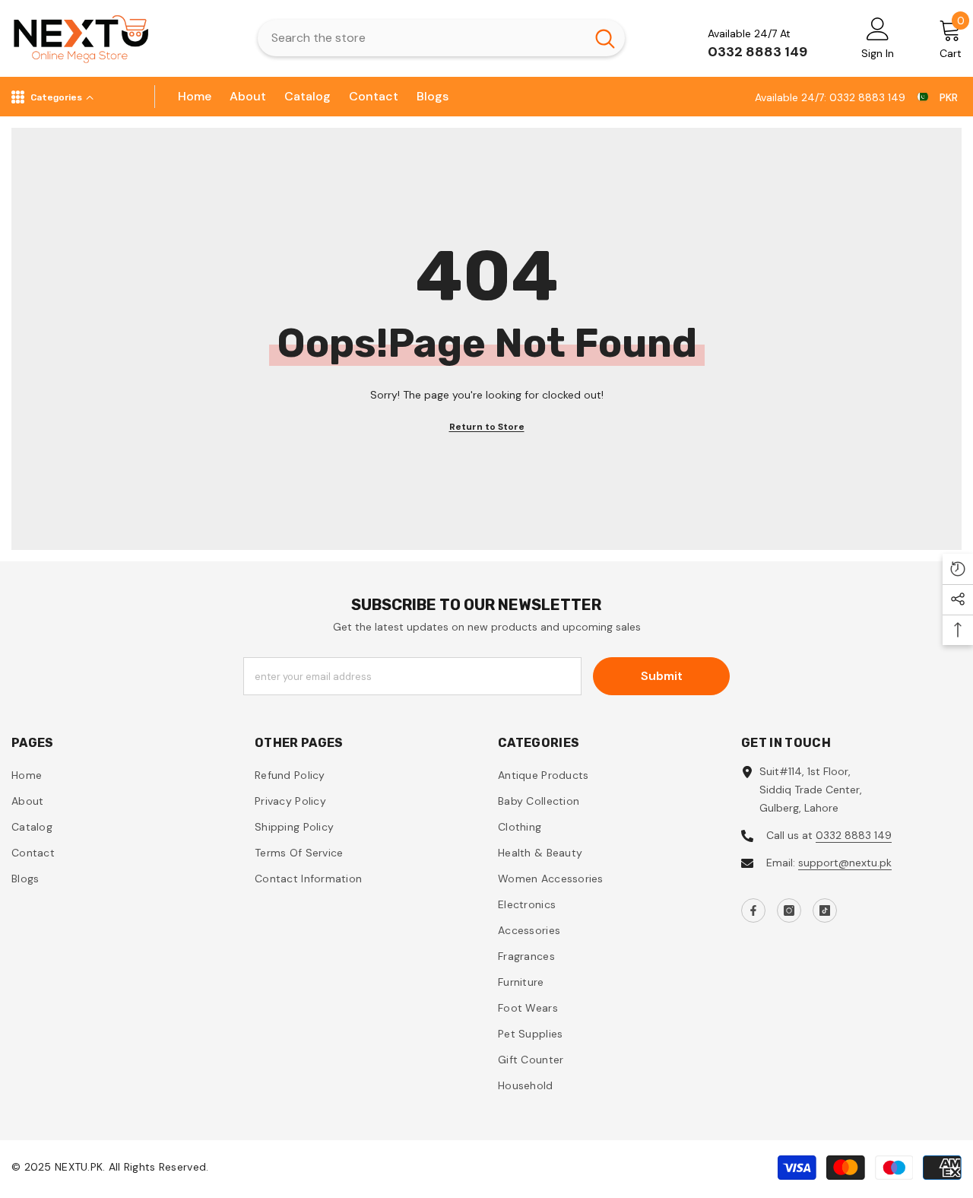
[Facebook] (753, 910)
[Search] (441, 38)
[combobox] (421, 38)
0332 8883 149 (854, 835)
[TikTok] (825, 910)
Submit (662, 676)
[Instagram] (789, 910)
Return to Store (487, 427)
